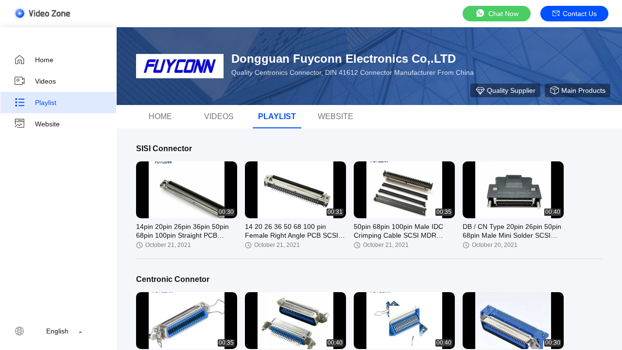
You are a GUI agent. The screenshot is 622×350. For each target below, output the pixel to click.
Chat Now (503, 14)
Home (44, 60)
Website (47, 124)
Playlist (45, 102)
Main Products (583, 90)
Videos (45, 81)
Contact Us (580, 14)
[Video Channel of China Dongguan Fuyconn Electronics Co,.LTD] (42, 13)
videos (219, 116)
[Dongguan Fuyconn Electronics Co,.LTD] (180, 66)
